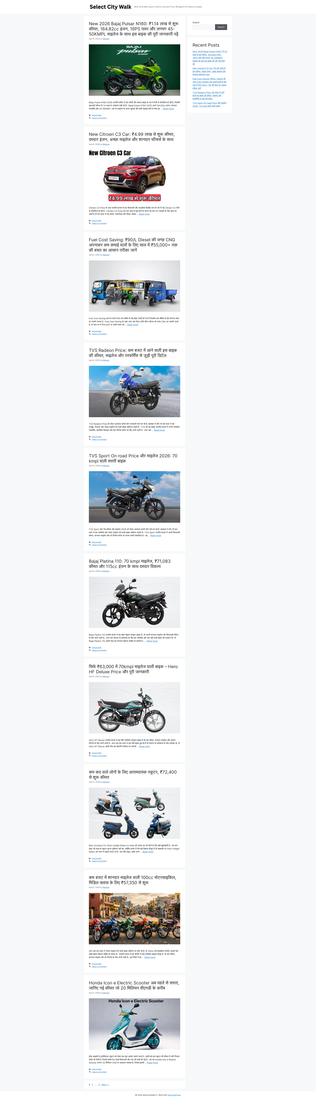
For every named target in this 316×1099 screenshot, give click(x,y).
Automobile (96, 115)
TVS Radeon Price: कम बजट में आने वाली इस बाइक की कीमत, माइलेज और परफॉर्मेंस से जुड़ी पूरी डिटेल (133, 353)
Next (105, 1084)
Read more (168, 108)
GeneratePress (174, 1095)
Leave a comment (99, 118)
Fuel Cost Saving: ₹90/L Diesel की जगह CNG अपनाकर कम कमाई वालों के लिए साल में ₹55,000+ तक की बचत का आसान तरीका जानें (133, 245)
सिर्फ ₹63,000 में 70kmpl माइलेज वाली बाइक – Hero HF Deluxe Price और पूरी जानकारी (133, 669)
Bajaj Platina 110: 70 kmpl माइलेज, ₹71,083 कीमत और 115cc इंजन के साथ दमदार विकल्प (130, 564)
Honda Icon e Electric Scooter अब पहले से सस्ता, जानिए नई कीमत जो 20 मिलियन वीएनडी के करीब (134, 985)
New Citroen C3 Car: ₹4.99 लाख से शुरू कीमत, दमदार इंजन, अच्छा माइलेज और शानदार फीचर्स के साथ (132, 137)
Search (196, 22)
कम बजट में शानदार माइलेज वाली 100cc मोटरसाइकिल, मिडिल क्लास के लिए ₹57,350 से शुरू (132, 880)
